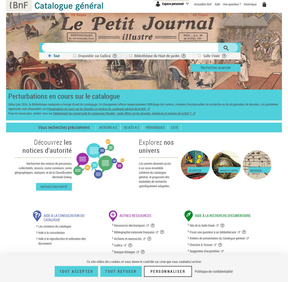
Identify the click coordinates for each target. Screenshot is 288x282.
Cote (174, 127)
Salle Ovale (211, 55)
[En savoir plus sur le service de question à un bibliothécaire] (244, 232)
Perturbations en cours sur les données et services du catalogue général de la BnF (96, 109)
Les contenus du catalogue (54, 226)
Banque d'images (124, 252)
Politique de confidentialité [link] (214, 271)
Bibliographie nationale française (134, 232)
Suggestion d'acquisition (205, 251)
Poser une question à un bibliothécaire (213, 232)
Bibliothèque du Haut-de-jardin (156, 55)
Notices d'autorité (54, 187)
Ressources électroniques (129, 225)
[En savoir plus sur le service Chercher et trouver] (220, 245)
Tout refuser (121, 271)
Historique (250, 4)
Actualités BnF (203, 4)
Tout (56, 55)
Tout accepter (76, 271)
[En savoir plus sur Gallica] (130, 245)
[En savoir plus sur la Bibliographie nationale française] (162, 232)
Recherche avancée (216, 67)
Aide (218, 4)
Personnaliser (168, 271)
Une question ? (232, 4)
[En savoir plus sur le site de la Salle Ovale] (222, 225)
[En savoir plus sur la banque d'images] (143, 252)
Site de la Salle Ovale (202, 225)
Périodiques (155, 127)
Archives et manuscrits (128, 239)
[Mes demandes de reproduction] (264, 4)
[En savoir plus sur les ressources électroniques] (153, 225)
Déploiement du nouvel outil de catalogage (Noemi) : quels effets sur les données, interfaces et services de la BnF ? (122, 113)
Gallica (118, 245)
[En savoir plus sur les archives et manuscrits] (149, 239)
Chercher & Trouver (201, 245)
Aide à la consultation (51, 232)
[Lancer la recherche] (226, 48)
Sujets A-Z (131, 127)
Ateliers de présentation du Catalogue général (217, 238)
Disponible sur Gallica (94, 55)
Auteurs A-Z (108, 127)
